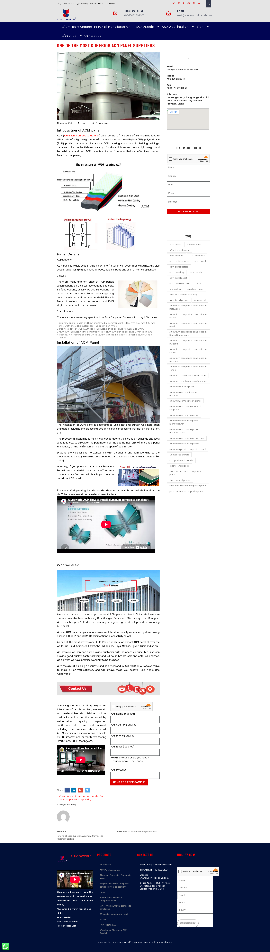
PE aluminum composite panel (114, 914)
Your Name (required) (122, 713)
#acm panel (66, 796)
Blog (200, 26)
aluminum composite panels (184, 443)
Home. (103, 892)
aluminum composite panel (183, 415)
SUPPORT (69, 3)
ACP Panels (145, 26)
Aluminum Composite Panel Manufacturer (96, 26)
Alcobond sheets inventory (183, 294)
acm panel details (178, 266)
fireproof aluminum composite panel (185, 473)
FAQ (59, 3)
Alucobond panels (178, 300)
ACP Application (175, 26)
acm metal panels (179, 261)
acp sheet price (195, 289)
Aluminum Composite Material (81, 135)
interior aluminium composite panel (187, 485)
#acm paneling (83, 799)
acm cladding (194, 244)
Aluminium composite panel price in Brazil (188, 325)
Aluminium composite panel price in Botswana (188, 307)
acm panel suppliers (180, 283)
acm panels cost (178, 277)
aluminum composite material (185, 400)
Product (103, 919)
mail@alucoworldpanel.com (183, 69)
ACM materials (197, 255)
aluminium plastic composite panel (187, 375)
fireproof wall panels (179, 480)
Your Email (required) (122, 746)
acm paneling (176, 272)
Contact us (92, 35)
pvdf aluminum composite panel (186, 491)
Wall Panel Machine (67, 921)
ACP (198, 283)
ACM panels (196, 272)
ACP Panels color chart (110, 870)
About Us (69, 35)
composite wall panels (181, 460)
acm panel (200, 261)
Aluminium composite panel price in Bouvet (188, 316)
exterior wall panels (179, 465)
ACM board (175, 244)
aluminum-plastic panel (181, 386)
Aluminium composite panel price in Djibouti (188, 351)
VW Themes (165, 942)
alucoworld (200, 300)
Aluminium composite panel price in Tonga (188, 368)
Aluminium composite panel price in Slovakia (188, 359)
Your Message (118, 769)
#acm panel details (86, 796)
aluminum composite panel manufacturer (183, 422)
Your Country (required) (123, 724)
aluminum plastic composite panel (187, 449)
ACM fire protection (179, 250)
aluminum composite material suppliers (185, 408)
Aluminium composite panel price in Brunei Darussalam (188, 333)
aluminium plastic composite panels (188, 381)
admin (82, 123)
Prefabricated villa (66, 926)
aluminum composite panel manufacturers (183, 431)
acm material (176, 255)
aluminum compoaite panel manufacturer (183, 394)
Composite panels (179, 454)
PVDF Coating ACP (108, 925)
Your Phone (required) (122, 735)
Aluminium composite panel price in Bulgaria (188, 342)
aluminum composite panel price (186, 438)
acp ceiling (175, 289)
